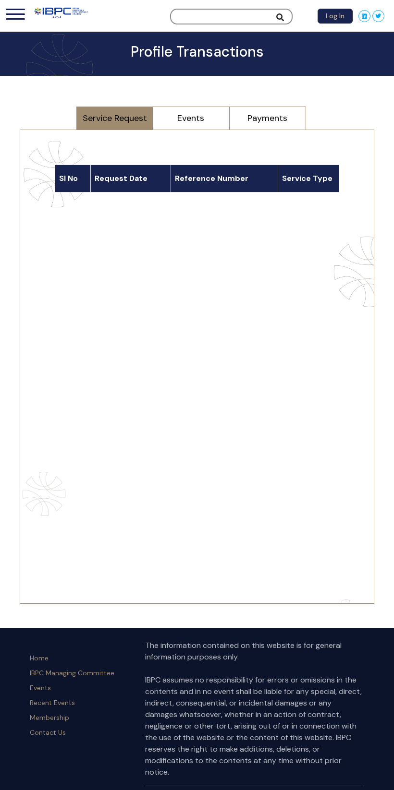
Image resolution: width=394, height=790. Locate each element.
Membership (49, 717)
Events (40, 687)
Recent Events (52, 702)
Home (39, 658)
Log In (335, 16)
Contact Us (48, 732)
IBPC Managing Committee (72, 673)
